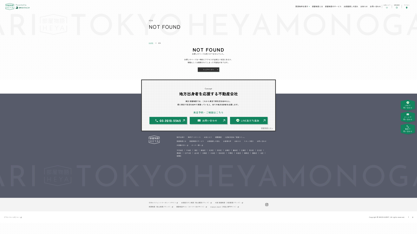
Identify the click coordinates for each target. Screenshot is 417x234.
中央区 (188, 150)
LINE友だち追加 (250, 120)
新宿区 (203, 150)
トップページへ (208, 69)
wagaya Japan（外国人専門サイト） (223, 207)
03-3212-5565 (170, 121)
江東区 (243, 150)
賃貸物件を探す (301, 6)
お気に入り (208, 137)
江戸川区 (188, 153)
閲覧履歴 (218, 137)
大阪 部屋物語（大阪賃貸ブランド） (228, 203)
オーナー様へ (196, 145)
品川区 (196, 153)
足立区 (259, 150)
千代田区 (180, 150)
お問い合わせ (375, 6)
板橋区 (179, 156)
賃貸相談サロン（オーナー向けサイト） (190, 207)
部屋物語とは (317, 6)
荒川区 (251, 150)
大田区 (212, 153)
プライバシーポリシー (12, 217)
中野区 (230, 153)
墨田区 (235, 150)
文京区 (211, 150)
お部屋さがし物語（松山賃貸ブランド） (195, 203)
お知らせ (364, 6)
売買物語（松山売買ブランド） (160, 207)
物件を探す (181, 137)
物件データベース (194, 137)
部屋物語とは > (267, 128)
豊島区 (254, 153)
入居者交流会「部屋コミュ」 (235, 137)
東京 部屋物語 (9, 6)
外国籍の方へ (181, 145)
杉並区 (238, 153)
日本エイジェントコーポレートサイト (162, 203)
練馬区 (246, 153)
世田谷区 (221, 153)
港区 (196, 150)
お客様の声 (227, 141)
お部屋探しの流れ (351, 6)
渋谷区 (219, 150)
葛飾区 (179, 153)
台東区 (227, 150)
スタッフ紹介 (249, 141)
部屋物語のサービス (333, 6)
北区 (262, 153)
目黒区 (204, 153)
